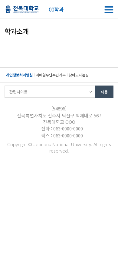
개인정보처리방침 (19, 74)
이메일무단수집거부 (51, 74)
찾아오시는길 (79, 74)
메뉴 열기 (108, 10)
